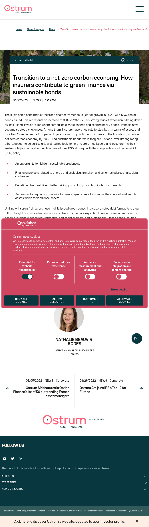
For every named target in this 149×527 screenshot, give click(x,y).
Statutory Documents (26, 511)
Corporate (62, 380)
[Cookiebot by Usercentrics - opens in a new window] (20, 224)
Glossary (42, 511)
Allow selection (57, 301)
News (52, 29)
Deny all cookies (21, 301)
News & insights (35, 29)
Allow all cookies (124, 301)
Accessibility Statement (116, 511)
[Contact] (136, 338)
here (25, 521)
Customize (90, 299)
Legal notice (9, 511)
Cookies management (93, 511)
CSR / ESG (50, 100)
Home (19, 29)
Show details (118, 289)
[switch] (59, 276)
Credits (52, 511)
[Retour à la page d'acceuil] (18, 12)
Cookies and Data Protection (69, 511)
